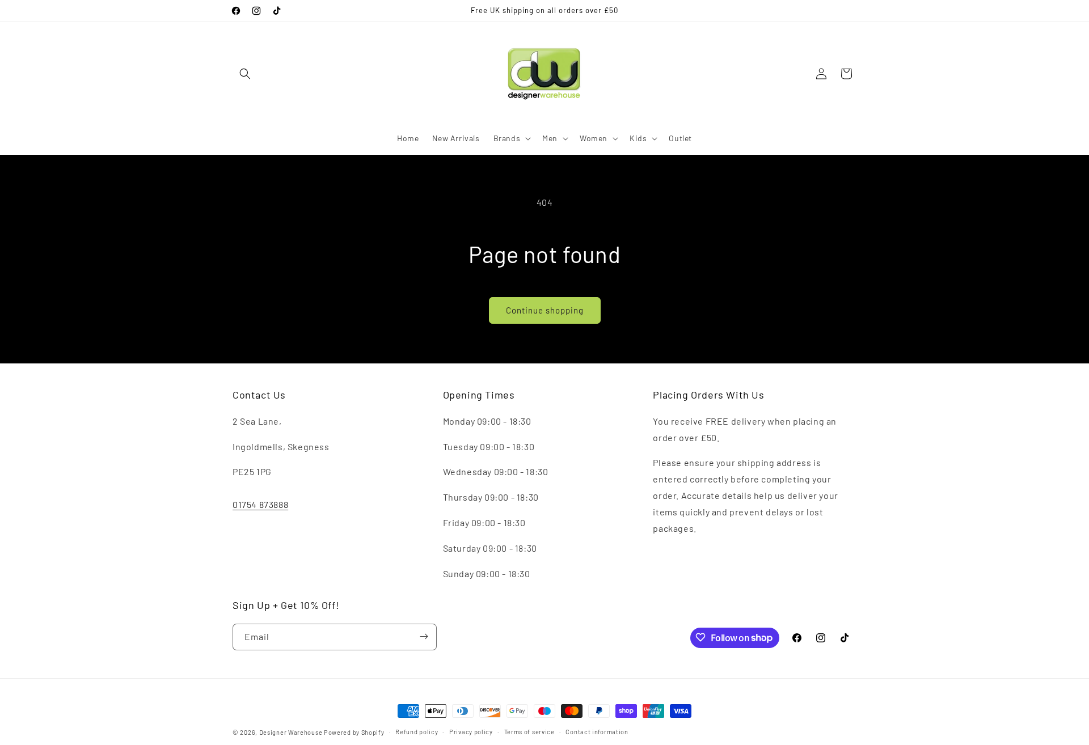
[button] (245, 73)
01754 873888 (260, 504)
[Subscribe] (423, 636)
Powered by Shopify (354, 732)
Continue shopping (545, 310)
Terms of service (529, 731)
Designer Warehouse (291, 732)
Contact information (596, 731)
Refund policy (416, 731)
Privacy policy (471, 731)
